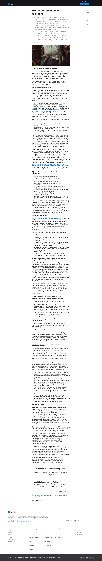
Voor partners (77, 530)
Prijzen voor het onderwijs (50, 533)
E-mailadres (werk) (39, 489)
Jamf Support (47, 541)
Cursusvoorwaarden (62, 538)
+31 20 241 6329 (68, 520)
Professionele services (50, 537)
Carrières (31, 549)
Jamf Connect (10, 536)
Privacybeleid (40, 495)
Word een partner (78, 534)
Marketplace (39, 500)
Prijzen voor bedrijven (49, 529)
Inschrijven (63, 492)
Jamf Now (10, 532)
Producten (10, 529)
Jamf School (10, 534)
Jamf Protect (10, 537)
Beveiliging (58, 557)
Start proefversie (84, 4)
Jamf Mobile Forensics (12, 539)
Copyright (39, 557)
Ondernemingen (33, 529)
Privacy (43, 557)
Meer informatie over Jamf (26, 521)
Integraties (61, 533)
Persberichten (47, 545)
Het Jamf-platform (34, 537)
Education (32, 533)
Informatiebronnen (63, 529)
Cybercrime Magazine (38, 106)
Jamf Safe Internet (11, 541)
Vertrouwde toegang (12, 543)
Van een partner (78, 532)
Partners (77, 529)
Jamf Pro (9, 530)
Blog (30, 541)
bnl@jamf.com (80, 520)
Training (60, 537)
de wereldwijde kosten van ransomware (48, 110)
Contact (31, 545)
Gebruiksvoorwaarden (50, 557)
